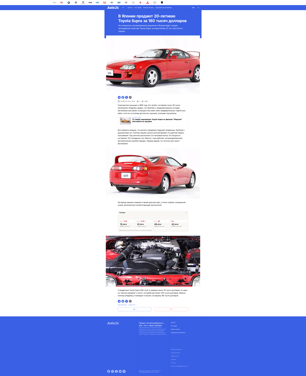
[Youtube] (116, 371)
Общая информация (176, 349)
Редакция (173, 359)
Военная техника (148, 7)
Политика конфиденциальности (179, 366)
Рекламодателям (175, 352)
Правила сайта (175, 356)
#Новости (132, 305)
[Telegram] (120, 371)
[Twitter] (112, 371)
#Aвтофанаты (122, 305)
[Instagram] (124, 371)
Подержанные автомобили (163, 7)
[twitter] (126, 97)
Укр (193, 7)
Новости (130, 7)
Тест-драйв (138, 7)
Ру (198, 7)
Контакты (173, 363)
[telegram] (119, 97)
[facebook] (122, 97)
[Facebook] (108, 371)
